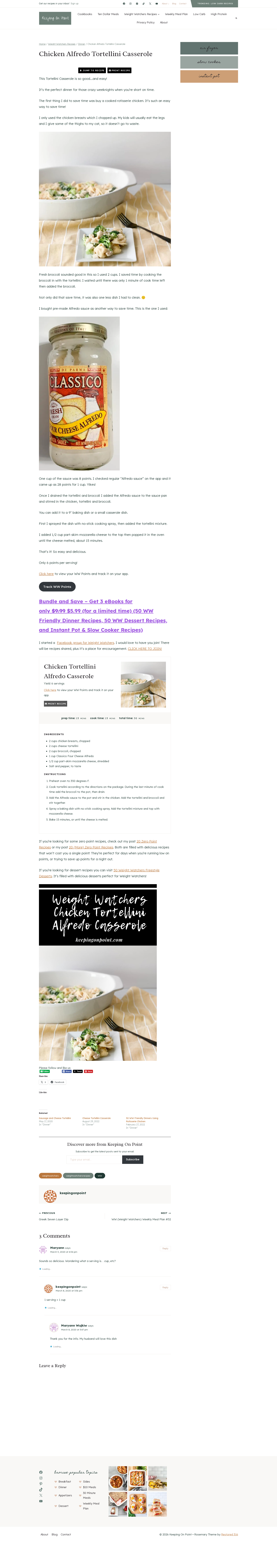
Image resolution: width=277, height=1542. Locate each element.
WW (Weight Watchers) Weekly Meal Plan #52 (141, 1216)
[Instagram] (130, 3)
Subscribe (132, 1159)
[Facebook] (124, 3)
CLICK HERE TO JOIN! (145, 649)
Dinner (63, 1487)
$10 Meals (89, 1487)
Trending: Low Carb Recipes (215, 4)
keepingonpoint (73, 1193)
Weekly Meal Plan (176, 14)
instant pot (209, 76)
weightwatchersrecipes (78, 1175)
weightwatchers (50, 1175)
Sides (86, 1481)
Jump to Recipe (93, 70)
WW (100, 1175)
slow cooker (209, 62)
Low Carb (199, 14)
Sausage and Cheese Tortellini (55, 1118)
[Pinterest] (137, 3)
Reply (165, 1248)
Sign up (74, 3)
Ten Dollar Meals (108, 14)
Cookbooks (85, 14)
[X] (150, 3)
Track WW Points (57, 587)
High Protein (219, 14)
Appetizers (65, 1495)
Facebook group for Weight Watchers (85, 643)
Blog (174, 3)
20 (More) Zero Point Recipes (91, 847)
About (164, 22)
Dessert (63, 1506)
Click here (46, 574)
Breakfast (65, 1481)
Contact (182, 3)
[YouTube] (157, 3)
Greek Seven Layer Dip (53, 1216)
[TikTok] (143, 3)
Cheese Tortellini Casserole (96, 1118)
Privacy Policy (146, 22)
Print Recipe (120, 70)
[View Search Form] (236, 18)
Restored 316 (229, 1534)
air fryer (209, 48)
